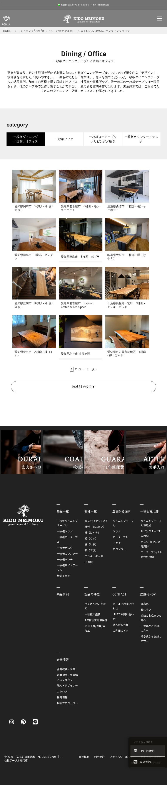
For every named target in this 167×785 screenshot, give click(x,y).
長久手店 (146, 609)
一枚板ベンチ (65, 559)
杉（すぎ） (91, 550)
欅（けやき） (92, 532)
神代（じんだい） (95, 526)
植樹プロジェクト (67, 703)
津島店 (145, 604)
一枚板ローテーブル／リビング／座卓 (103, 139)
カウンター (119, 549)
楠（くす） (91, 538)
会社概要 (84, 756)
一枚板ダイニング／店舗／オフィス (25, 139)
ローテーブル (120, 537)
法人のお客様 (121, 624)
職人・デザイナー (67, 685)
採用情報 (62, 697)
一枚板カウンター (67, 553)
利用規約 (99, 756)
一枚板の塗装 (92, 614)
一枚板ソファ (64, 139)
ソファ (117, 531)
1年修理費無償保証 (96, 620)
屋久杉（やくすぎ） (96, 521)
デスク (117, 543)
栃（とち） (91, 544)
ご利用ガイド (121, 630)
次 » (94, 369)
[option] (83, 5)
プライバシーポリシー (123, 756)
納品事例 (63, 594)
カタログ (62, 691)
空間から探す (121, 511)
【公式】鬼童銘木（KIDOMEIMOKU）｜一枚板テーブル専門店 (33, 758)
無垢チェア (63, 575)
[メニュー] (159, 18)
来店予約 (145, 762)
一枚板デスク (65, 547)
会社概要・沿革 (66, 669)
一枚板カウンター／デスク (141, 139)
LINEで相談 (147, 751)
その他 (89, 562)
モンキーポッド (94, 556)
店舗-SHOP (148, 594)
